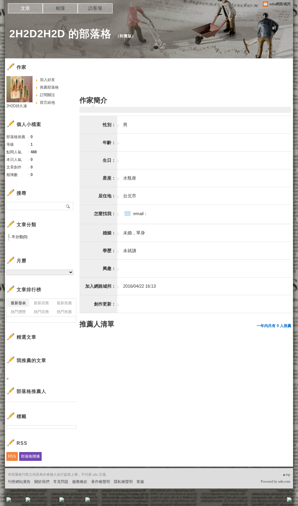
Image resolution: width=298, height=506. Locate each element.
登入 (252, 501)
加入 (263, 501)
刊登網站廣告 (19, 481)
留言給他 (47, 102)
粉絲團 (18, 501)
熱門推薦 (64, 312)
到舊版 (126, 36)
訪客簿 (95, 8)
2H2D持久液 (16, 106)
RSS (12, 456)
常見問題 (60, 481)
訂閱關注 (47, 95)
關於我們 (41, 481)
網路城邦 (277, 501)
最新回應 (41, 303)
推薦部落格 (49, 87)
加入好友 (47, 80)
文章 (25, 8)
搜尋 (68, 206)
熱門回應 (41, 312)
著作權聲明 (100, 481)
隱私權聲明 (123, 481)
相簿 (60, 8)
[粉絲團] (8, 499)
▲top (286, 474)
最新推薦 (64, 303)
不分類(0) (19, 237)
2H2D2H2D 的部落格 (60, 34)
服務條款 (79, 481)
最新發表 (18, 303)
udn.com (284, 481)
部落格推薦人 (31, 391)
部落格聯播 (30, 456)
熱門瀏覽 (18, 312)
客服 (140, 481)
